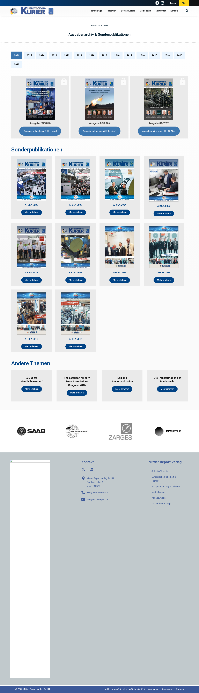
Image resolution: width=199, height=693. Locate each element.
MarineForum (158, 492)
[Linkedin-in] (162, 3)
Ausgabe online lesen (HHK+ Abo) (40, 131)
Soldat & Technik (160, 471)
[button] (187, 11)
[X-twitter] (157, 3)
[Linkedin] (91, 469)
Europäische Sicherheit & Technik (164, 479)
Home (94, 25)
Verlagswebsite (159, 498)
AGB (107, 689)
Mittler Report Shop (161, 503)
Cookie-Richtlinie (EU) (134, 689)
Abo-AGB (116, 689)
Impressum (167, 689)
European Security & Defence (166, 486)
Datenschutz (153, 689)
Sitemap (180, 689)
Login (173, 2)
